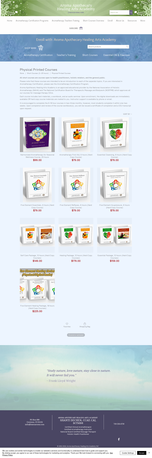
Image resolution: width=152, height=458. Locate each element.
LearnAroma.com (76, 12)
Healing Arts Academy (76, 9)
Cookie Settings (128, 453)
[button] (120, 20)
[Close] (149, 453)
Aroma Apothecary (76, 5)
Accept (141, 453)
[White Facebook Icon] (119, 439)
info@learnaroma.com (34, 424)
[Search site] (131, 12)
